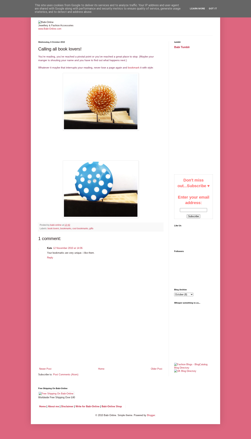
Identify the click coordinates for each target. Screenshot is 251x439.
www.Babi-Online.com (49, 28)
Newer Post (45, 368)
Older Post (156, 368)
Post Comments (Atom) (65, 374)
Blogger (151, 415)
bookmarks (65, 228)
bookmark (133, 67)
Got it (213, 8)
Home (101, 368)
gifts (91, 228)
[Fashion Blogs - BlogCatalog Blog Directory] (193, 367)
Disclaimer (67, 406)
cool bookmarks (80, 228)
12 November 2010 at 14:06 (68, 248)
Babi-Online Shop (112, 406)
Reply (50, 257)
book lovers (53, 228)
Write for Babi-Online (87, 406)
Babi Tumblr (182, 47)
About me (53, 406)
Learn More (197, 8)
